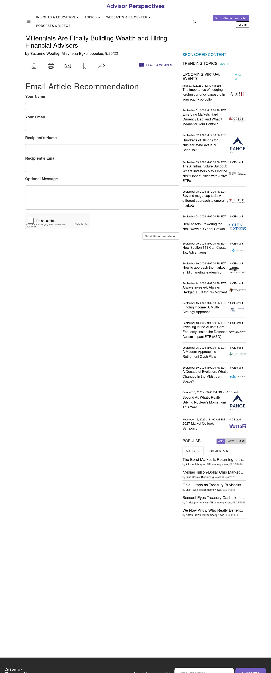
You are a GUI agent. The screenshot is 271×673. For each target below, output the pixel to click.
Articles (193, 451)
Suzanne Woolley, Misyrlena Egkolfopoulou (66, 53)
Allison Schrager (195, 464)
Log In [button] (242, 24)
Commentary (217, 451)
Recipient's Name (41, 137)
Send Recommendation (161, 236)
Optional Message (41, 178)
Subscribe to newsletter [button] (231, 18)
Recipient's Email (41, 158)
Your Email (35, 117)
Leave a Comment (159, 65)
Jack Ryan (192, 489)
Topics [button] (91, 17)
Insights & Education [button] (56, 17)
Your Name (35, 96)
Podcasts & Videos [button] (54, 25)
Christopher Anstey (197, 502)
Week (221, 441)
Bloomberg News (218, 464)
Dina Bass (192, 477)
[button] (33, 66)
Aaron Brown (193, 515)
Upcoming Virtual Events (201, 76)
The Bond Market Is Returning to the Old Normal (223, 459)
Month (231, 441)
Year (242, 441)
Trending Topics (200, 63)
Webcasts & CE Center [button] (127, 17)
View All (224, 63)
